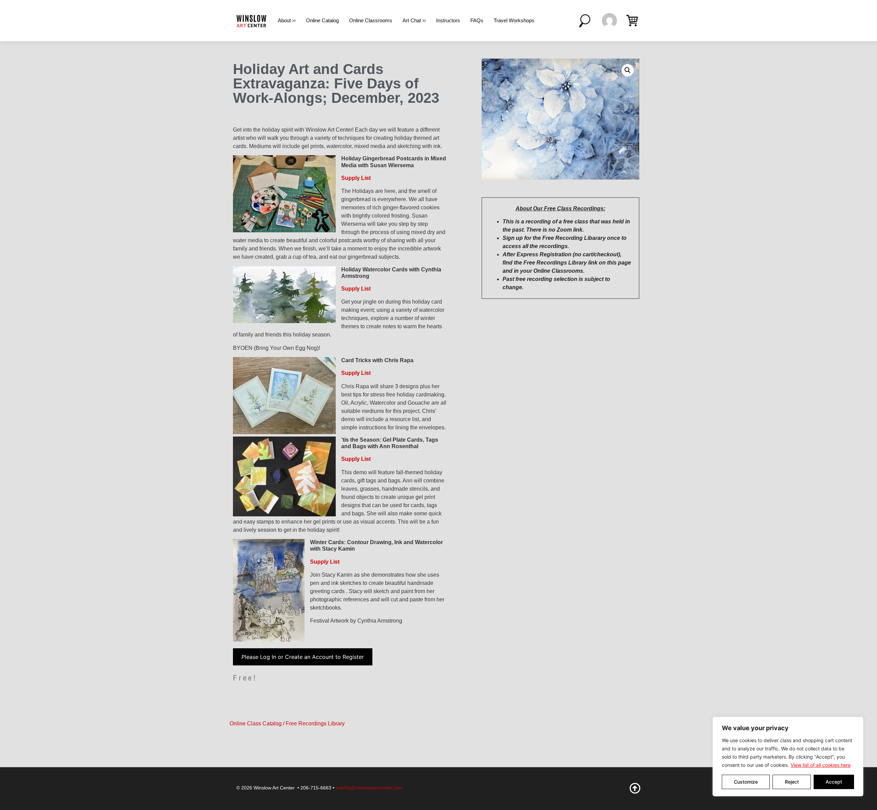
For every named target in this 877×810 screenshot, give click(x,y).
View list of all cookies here (821, 765)
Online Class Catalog (256, 723)
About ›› (287, 20)
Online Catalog (322, 20)
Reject (792, 782)
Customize (746, 782)
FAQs (476, 20)
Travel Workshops (514, 20)
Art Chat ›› (414, 20)
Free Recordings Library (315, 723)
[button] (627, 70)
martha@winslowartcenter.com (369, 787)
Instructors (448, 20)
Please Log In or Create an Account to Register (303, 656)
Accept (834, 782)
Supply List (356, 178)
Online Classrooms (370, 20)
